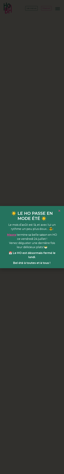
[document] (32, 237)
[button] (59, 210)
